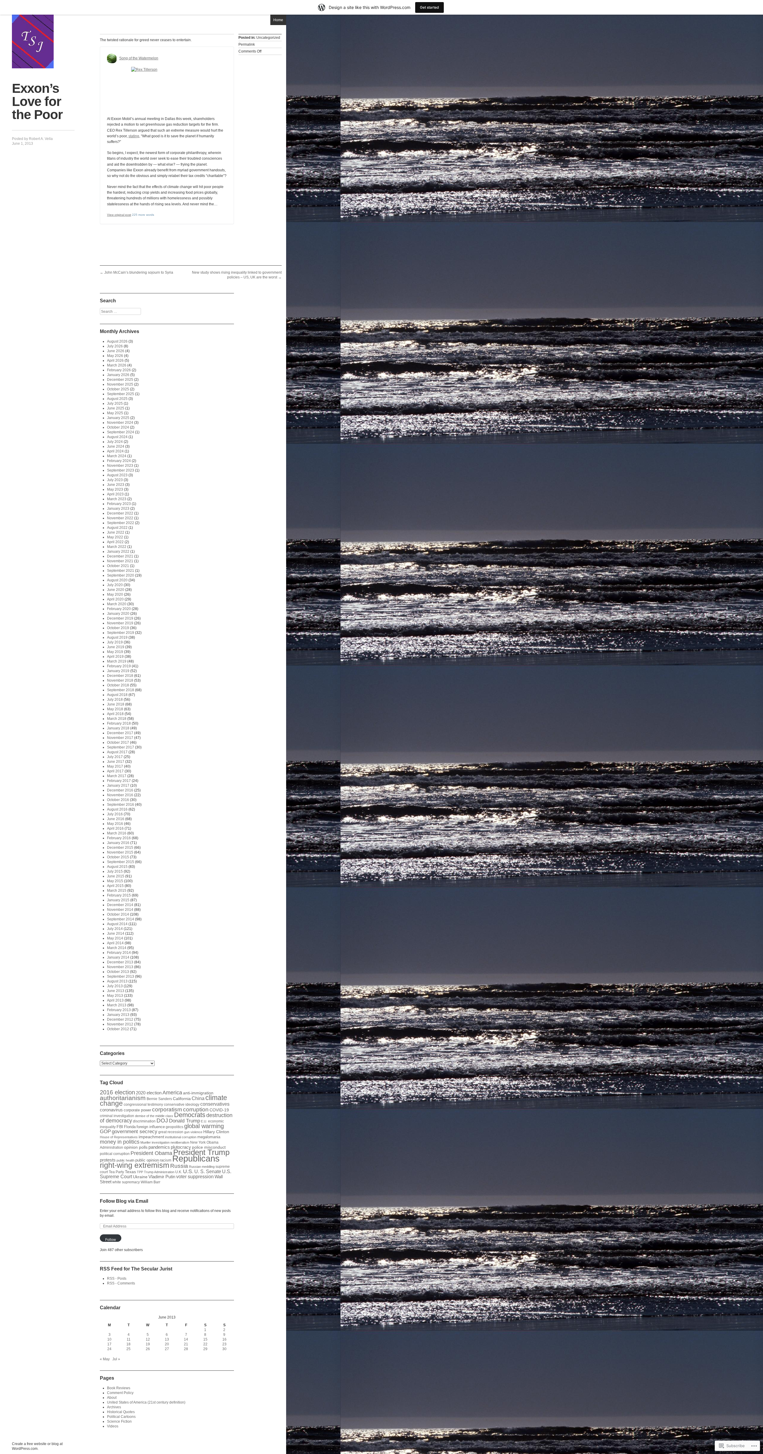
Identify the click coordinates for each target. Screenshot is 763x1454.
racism (165, 1160)
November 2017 (120, 738)
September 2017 (120, 747)
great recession (170, 1132)
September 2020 (120, 575)
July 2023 (115, 480)
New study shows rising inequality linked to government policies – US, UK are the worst (237, 274)
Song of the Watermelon (138, 58)
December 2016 (120, 790)
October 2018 (118, 685)
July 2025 (115, 403)
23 (224, 1344)
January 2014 (118, 957)
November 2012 (120, 1024)
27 (167, 1349)
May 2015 (115, 881)
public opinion (147, 1160)
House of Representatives (119, 1137)
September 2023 (120, 470)
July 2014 (115, 929)
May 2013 (115, 996)
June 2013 (115, 991)
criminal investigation (117, 1116)
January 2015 (118, 900)
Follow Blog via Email (124, 1201)
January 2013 (118, 1015)
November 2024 (120, 423)
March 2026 (116, 365)
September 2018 (120, 690)
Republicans (196, 1158)
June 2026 (115, 351)
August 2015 (117, 867)
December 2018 (120, 676)
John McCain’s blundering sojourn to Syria (136, 272)
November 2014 (120, 910)
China (198, 1098)
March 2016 (116, 833)
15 (205, 1339)
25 (128, 1349)
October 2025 (118, 389)
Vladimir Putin (161, 1176)
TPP (140, 1172)
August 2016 (117, 809)
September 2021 (120, 571)
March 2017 (116, 776)
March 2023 (116, 499)
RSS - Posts (116, 1278)
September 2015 (120, 862)
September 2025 (120, 394)
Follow (110, 1240)
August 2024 (117, 437)
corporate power (137, 1110)
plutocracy (181, 1147)
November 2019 (120, 623)
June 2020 (115, 590)
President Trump (201, 1152)
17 (109, 1344)
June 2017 (115, 762)
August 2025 (117, 399)
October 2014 (118, 914)
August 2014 (117, 924)
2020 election (149, 1092)
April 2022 (115, 542)
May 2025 (115, 413)
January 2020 (118, 614)
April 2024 (115, 451)
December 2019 (120, 618)
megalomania (208, 1137)
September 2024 (120, 432)
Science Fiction (119, 1421)
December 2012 (120, 1019)
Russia (179, 1166)
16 (224, 1339)
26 (148, 1349)
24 (109, 1349)
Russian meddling (202, 1166)
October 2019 (118, 628)
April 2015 (115, 886)
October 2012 (118, 1029)
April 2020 (115, 599)
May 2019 (115, 652)
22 (205, 1344)
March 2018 (116, 719)
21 (186, 1344)
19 (148, 1344)
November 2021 (120, 561)
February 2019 (119, 666)
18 (128, 1344)
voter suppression (195, 1176)
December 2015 (120, 847)
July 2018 (115, 699)
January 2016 (118, 843)
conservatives (214, 1104)
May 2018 (115, 709)
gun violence (193, 1132)
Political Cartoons (121, 1417)
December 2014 (120, 905)
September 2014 (120, 919)
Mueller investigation (155, 1142)
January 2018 (118, 728)
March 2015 (116, 890)
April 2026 (115, 360)
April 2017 (115, 771)
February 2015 (119, 895)
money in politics (119, 1142)
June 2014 (115, 933)
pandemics (159, 1147)
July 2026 (115, 346)
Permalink (246, 44)
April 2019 (115, 656)
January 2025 (118, 418)
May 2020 (115, 594)
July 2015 (115, 871)
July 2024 (115, 442)
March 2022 (116, 547)
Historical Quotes (121, 1412)
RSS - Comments (121, 1283)
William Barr (150, 1182)
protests (108, 1159)
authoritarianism (123, 1097)
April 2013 (115, 1000)
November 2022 (120, 518)
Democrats (189, 1115)
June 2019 (115, 647)
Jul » (116, 1359)
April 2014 (115, 943)
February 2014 (119, 953)
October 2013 (118, 972)
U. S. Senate (207, 1171)
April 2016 (115, 828)
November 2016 (120, 795)
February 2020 (119, 609)
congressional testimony (143, 1104)
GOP (105, 1131)
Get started (429, 7)
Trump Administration (159, 1172)
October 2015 (118, 857)
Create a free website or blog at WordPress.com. (37, 1446)
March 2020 (116, 604)
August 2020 (117, 580)
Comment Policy (120, 1393)
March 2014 (116, 948)
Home (278, 20)
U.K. (178, 1172)
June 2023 (115, 485)
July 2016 (115, 814)
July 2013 (115, 986)
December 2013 (120, 962)
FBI (120, 1126)
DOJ (162, 1120)
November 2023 (120, 465)
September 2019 (120, 633)
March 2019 (116, 661)
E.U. (204, 1121)
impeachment (151, 1136)
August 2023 (117, 475)
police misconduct (209, 1147)
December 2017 (120, 733)
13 (167, 1339)
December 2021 (120, 556)
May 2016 (115, 824)
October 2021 (118, 566)
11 (129, 1339)
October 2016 (118, 800)
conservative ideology (181, 1104)
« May (105, 1359)
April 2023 (115, 494)
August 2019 (117, 637)
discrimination (144, 1121)
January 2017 (118, 785)
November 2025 (120, 384)
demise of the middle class (154, 1116)
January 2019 (118, 671)
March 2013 (116, 1005)
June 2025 (115, 408)
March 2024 (116, 456)
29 (205, 1349)
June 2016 (115, 819)
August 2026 (117, 341)
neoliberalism (179, 1142)
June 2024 (115, 446)
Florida (130, 1127)
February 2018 (119, 723)
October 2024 (118, 427)
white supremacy (126, 1182)
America (172, 1093)
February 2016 (119, 838)
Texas (130, 1172)
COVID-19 (219, 1110)
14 (186, 1339)
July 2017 (115, 757)
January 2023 (118, 508)
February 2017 (119, 781)
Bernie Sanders (159, 1099)
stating (133, 136)
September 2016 (120, 805)
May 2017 (115, 766)
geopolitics (174, 1127)
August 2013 (117, 981)
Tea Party (116, 1172)
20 (167, 1344)
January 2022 (118, 551)
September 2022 (120, 523)
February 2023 (119, 504)
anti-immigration (198, 1092)
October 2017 (118, 742)
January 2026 (118, 375)
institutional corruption (180, 1137)
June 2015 (115, 876)
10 (109, 1339)
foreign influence (151, 1127)
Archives (114, 1407)
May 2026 (115, 356)
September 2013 (120, 976)
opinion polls (136, 1147)
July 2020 (115, 585)
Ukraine (140, 1176)
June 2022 (115, 532)
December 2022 (120, 513)
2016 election (117, 1092)
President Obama (151, 1153)
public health (125, 1160)
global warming (204, 1126)
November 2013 (120, 967)
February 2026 (119, 370)
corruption (196, 1109)
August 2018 (117, 695)
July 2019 (115, 642)
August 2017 (117, 752)
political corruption (115, 1154)
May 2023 (115, 489)
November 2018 (120, 680)
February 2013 (119, 1010)
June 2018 (115, 704)
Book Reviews (118, 1388)
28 (186, 1349)
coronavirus (111, 1109)
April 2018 (115, 714)
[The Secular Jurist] (33, 41)
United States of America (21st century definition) (146, 1402)
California (182, 1098)
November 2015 (120, 852)
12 (148, 1339)
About (112, 1398)
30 (224, 1349)
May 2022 (115, 537)
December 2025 (120, 380)
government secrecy (134, 1131)
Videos (112, 1426)
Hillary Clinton (216, 1131)
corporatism (167, 1109)
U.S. (188, 1171)
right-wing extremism (134, 1165)
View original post (119, 214)
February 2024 (119, 461)
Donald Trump (184, 1121)
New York (198, 1142)
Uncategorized (268, 38)
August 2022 (117, 528)
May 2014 (115, 938)
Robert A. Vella (41, 139)
